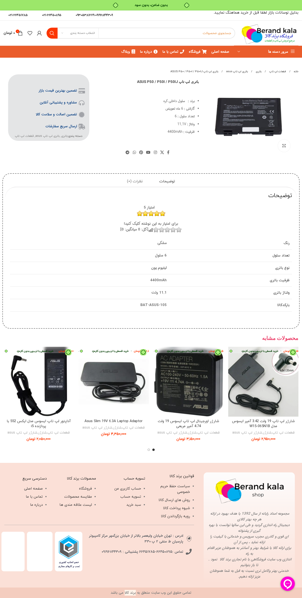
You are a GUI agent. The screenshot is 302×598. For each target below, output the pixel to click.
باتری (258, 71)
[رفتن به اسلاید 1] (153, 450)
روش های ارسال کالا (174, 500)
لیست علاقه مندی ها (75, 504)
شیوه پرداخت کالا (176, 508)
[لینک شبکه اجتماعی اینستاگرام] (155, 152)
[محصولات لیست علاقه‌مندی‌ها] (30, 33)
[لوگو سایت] (269, 32)
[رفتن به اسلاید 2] (149, 450)
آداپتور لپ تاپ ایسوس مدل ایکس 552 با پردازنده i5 (39, 424)
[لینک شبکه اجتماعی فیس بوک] (168, 152)
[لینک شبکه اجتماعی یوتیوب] (148, 152)
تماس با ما (34, 496)
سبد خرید (133, 504)
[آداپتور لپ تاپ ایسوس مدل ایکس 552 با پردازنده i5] (39, 382)
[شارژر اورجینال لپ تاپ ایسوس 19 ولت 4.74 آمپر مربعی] (189, 382)
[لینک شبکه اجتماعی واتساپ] (134, 152)
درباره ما (36, 504)
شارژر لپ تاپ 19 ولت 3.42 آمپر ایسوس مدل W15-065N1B (263, 424)
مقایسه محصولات (78, 496)
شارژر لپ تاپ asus (247, 432)
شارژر (267, 432)
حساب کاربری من (127, 488)
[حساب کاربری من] (39, 33)
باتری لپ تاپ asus (237, 71)
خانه (295, 71)
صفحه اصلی (33, 488)
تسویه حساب (130, 496)
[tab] (167, 181)
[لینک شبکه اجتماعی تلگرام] (127, 152)
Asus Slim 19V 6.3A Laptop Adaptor (114, 421)
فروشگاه (85, 488)
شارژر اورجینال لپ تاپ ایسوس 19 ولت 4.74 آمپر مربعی (188, 424)
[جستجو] (52, 33)
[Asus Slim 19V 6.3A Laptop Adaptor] (114, 382)
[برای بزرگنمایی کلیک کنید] (284, 146)
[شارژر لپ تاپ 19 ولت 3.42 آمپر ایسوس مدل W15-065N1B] (263, 382)
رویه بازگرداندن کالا (175, 516)
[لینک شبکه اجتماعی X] (162, 152)
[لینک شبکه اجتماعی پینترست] (141, 152)
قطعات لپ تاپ (278, 71)
